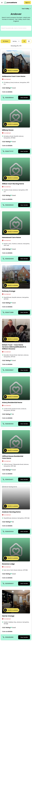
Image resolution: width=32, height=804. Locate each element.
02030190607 (9, 583)
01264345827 (9, 370)
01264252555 (9, 637)
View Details (24, 97)
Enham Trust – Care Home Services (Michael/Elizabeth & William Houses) (14, 347)
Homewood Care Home (11, 237)
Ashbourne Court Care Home (13, 76)
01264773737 (9, 151)
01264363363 (9, 424)
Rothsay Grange (8, 291)
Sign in (27, 2)
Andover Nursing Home (11, 512)
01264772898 (9, 312)
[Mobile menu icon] (2, 2)
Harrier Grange (8, 616)
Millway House (7, 130)
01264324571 (9, 479)
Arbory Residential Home (12, 402)
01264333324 (9, 531)
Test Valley (25, 9)
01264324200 (9, 259)
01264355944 (9, 97)
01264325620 (9, 205)
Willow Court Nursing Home (13, 184)
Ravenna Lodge (8, 564)
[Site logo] (10, 2)
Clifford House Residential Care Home (12, 457)
